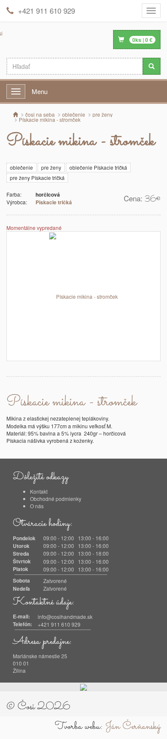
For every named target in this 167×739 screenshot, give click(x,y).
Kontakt (39, 491)
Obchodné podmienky (55, 498)
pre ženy (51, 167)
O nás (37, 505)
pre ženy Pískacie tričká (37, 177)
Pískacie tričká (54, 202)
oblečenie (21, 167)
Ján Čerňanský (133, 726)
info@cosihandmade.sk (65, 616)
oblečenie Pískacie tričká (98, 167)
